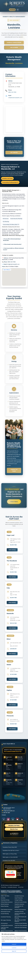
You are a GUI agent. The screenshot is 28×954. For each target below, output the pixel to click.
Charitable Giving (5, 900)
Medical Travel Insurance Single (21, 931)
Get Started (14, 152)
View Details (12, 549)
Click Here (14, 502)
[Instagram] (8, 819)
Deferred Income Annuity (21, 902)
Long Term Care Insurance (21, 925)
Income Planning (5, 913)
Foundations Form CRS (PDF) (9, 860)
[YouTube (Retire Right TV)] (17, 819)
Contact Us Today (14, 470)
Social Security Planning (16, 218)
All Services (5, 218)
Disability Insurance (19, 904)
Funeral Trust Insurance (20, 909)
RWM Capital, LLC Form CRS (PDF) (10, 857)
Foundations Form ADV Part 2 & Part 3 (11, 850)
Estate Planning (4, 906)
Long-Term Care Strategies (5, 928)
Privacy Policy (3, 887)
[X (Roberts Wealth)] (22, 819)
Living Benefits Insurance (7, 925)
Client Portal (12, 9)
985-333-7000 (13, 623)
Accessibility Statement (12, 887)
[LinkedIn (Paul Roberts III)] (13, 819)
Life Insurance (4, 923)
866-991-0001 (6, 812)
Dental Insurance (5, 904)
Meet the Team (14, 829)
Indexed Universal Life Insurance (20, 914)
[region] (14, 943)
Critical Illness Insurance (7, 902)
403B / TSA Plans (5, 895)
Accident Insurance (19, 895)
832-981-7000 (13, 545)
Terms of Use (20, 887)
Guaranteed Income (5, 911)
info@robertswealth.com (15, 97)
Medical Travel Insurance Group (7, 931)
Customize (14, 947)
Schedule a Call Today (7, 178)
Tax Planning (6, 221)
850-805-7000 (13, 723)
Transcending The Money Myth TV (10, 182)
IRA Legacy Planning (6, 920)
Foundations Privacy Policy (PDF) (10, 847)
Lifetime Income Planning (21, 923)
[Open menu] (17, 9)
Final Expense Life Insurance (19, 906)
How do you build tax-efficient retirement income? (13, 249)
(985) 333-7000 (12, 92)
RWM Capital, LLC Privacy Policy (10, 853)
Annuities (3, 898)
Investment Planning (6, 916)
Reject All (14, 951)
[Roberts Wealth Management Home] (14, 4)
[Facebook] (4, 819)
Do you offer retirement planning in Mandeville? (12, 239)
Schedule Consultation (14, 42)
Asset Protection (19, 898)
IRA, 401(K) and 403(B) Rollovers (20, 920)
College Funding (18, 900)
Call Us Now (14, 47)
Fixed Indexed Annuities (6, 909)
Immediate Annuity (19, 911)
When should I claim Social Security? (12, 244)
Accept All (14, 944)
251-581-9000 (13, 674)
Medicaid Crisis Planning (20, 927)
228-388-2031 (13, 648)
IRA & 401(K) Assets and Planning (20, 917)
